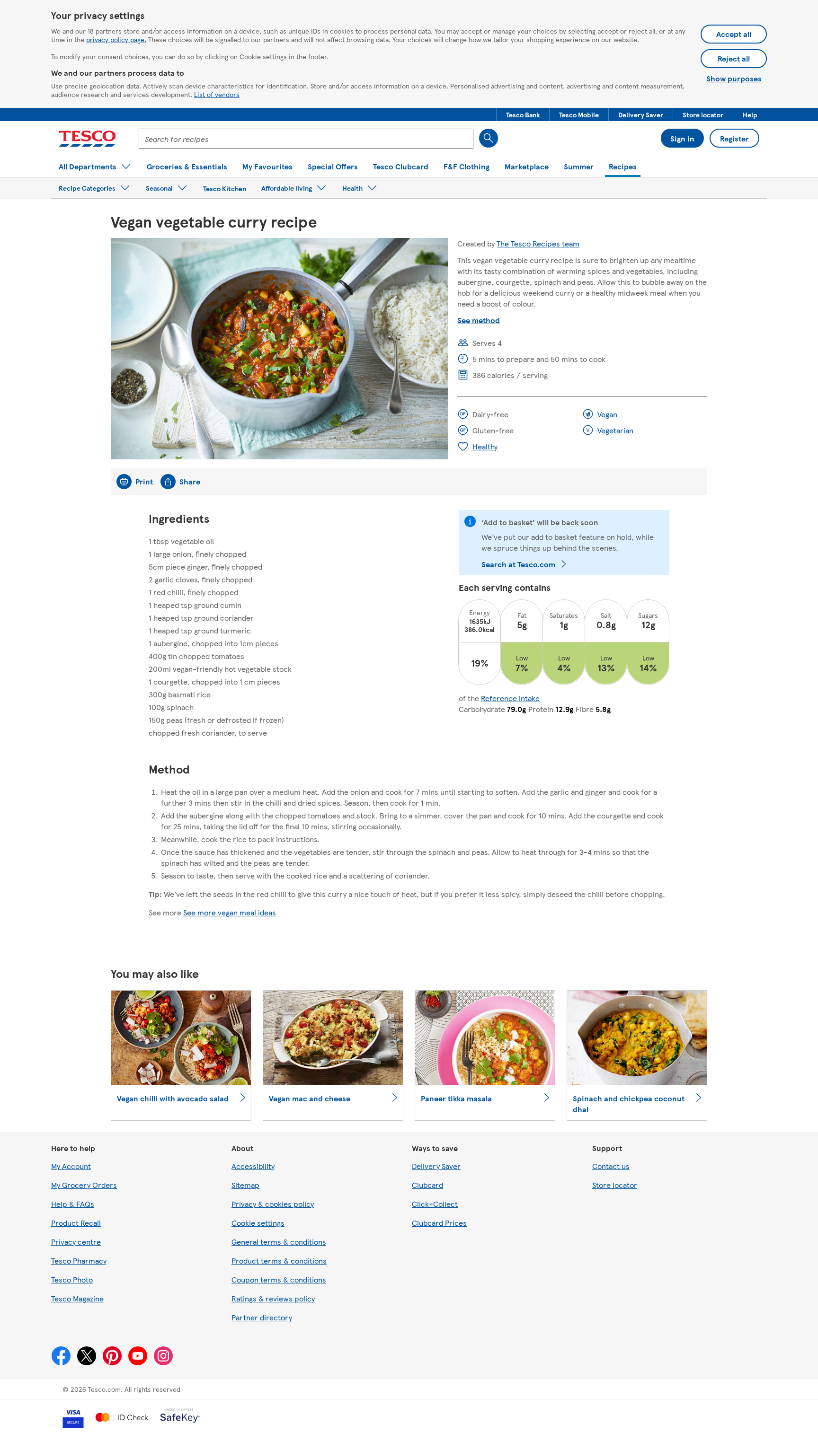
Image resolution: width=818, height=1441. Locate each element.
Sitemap (245, 1184)
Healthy (485, 446)
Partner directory (261, 1317)
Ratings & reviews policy (273, 1298)
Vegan (607, 414)
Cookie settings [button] (258, 1222)
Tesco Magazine (77, 1298)
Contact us (611, 1165)
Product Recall (76, 1222)
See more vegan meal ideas (229, 912)
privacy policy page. (116, 39)
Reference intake (510, 698)
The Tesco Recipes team (538, 243)
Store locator (614, 1184)
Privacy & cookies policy (272, 1203)
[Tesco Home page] (87, 138)
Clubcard (427, 1184)
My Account (71, 1165)
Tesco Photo (72, 1279)
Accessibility (253, 1165)
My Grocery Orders (84, 1184)
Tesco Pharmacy (79, 1260)
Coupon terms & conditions (278, 1279)
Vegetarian (615, 430)
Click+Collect (435, 1203)
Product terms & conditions (279, 1260)
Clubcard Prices (439, 1222)
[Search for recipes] (488, 138)
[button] (523, 114)
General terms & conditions (278, 1241)
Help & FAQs (72, 1203)
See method (478, 320)
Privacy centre (76, 1241)
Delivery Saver (436, 1165)
